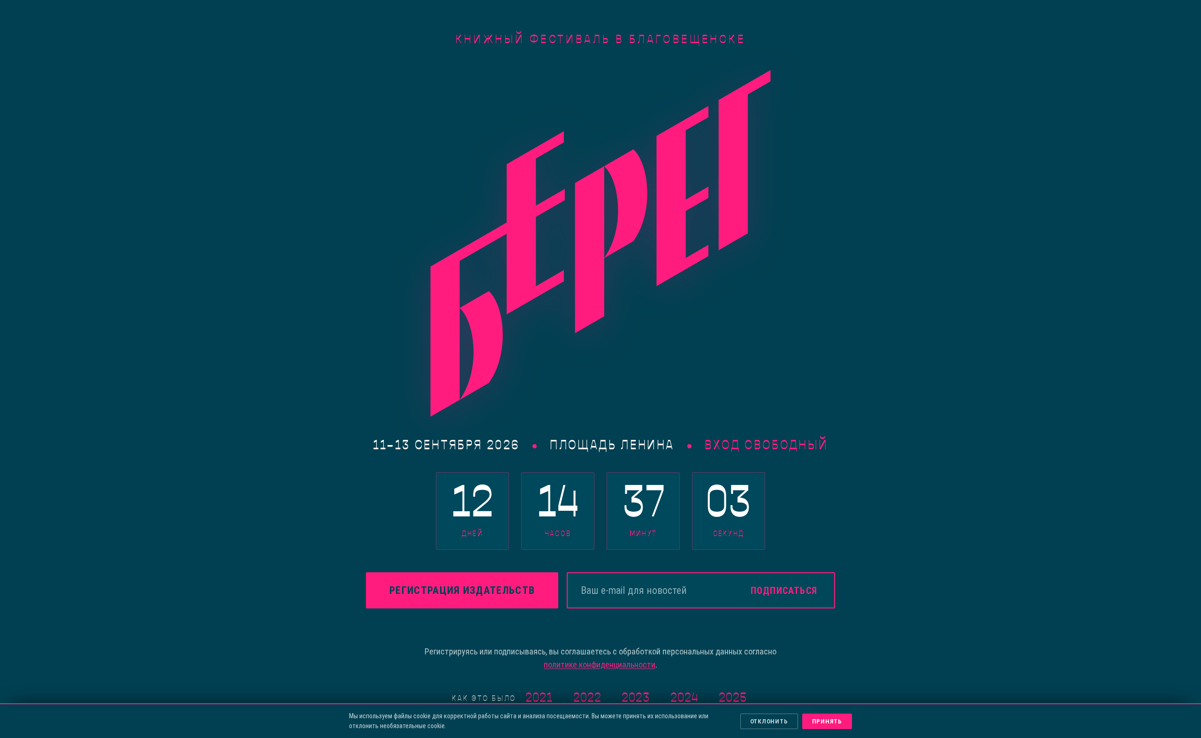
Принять (827, 721)
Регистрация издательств (462, 590)
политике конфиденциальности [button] (599, 664)
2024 (684, 698)
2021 (539, 698)
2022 (587, 698)
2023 (636, 698)
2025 (733, 698)
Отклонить (769, 721)
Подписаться (784, 590)
